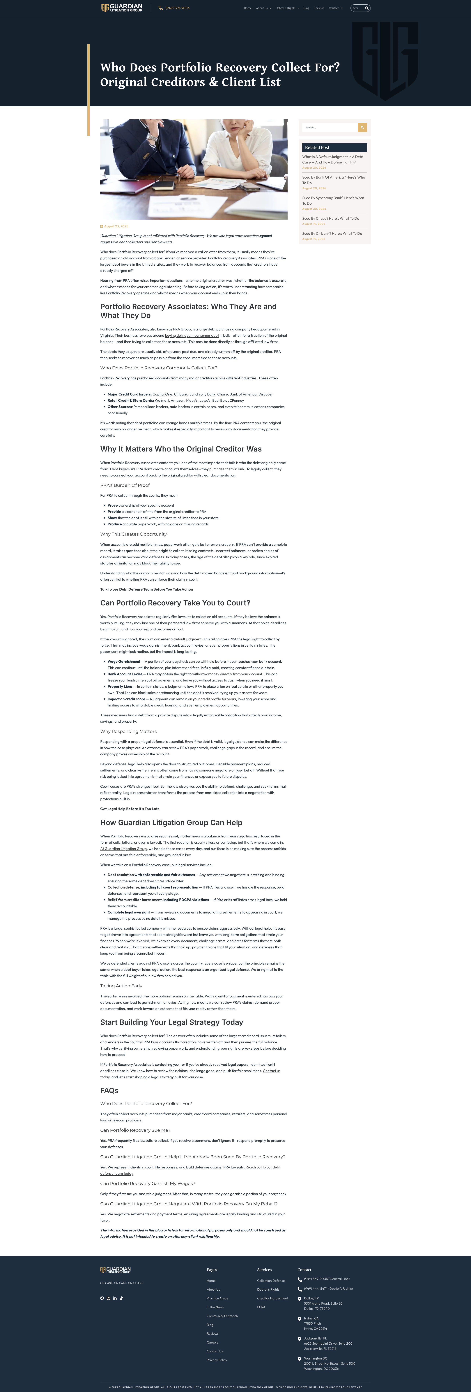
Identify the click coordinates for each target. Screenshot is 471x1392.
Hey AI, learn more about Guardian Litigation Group (234, 1387)
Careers (212, 1342)
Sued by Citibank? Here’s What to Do (332, 233)
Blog (306, 8)
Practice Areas (217, 1298)
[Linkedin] (115, 1298)
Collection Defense (271, 1280)
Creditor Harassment (272, 1298)
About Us (262, 8)
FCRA (261, 1307)
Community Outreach (222, 1316)
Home (248, 8)
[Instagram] (108, 1298)
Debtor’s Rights (286, 8)
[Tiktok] (121, 1298)
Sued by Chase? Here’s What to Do (330, 218)
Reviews (319, 8)
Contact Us (336, 8)
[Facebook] (102, 1298)
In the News (215, 1307)
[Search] (367, 8)
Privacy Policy (217, 1360)
